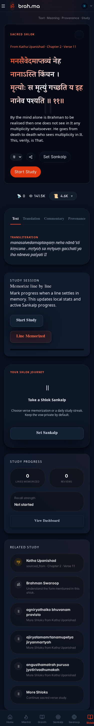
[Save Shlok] (79, 34)
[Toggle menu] (3, 6)
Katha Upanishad (32, 47)
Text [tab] (15, 219)
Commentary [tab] (54, 219)
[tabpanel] (47, 243)
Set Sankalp (54, 156)
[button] (63, 196)
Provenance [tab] (76, 219)
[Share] (30, 157)
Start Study (26, 171)
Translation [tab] (31, 219)
